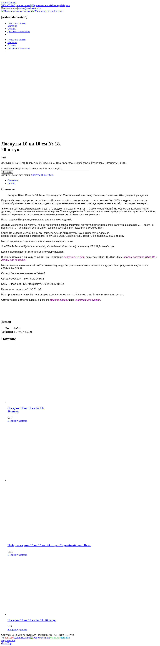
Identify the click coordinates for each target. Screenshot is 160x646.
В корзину (7, 172)
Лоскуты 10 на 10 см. (42, 175)
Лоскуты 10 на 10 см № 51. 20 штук (32, 620)
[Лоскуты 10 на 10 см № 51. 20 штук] (83, 586)
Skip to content (8, 2)
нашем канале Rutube (87, 300)
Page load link (8, 640)
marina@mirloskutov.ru (29, 8)
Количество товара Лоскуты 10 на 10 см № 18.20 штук (30, 168)
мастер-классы (59, 300)
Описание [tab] (13, 180)
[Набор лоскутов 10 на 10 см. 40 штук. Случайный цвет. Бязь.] (83, 481)
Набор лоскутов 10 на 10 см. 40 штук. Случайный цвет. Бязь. (49, 545)
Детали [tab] (11, 183)
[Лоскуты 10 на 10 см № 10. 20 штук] (83, 373)
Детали (23, 420)
